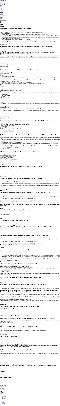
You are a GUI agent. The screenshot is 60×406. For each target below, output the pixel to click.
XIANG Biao (1, 79)
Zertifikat (1, 6)
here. (7, 66)
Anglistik (2, 373)
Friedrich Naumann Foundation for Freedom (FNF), (37, 83)
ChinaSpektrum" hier (10, 116)
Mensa (2, 397)
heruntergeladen (8, 147)
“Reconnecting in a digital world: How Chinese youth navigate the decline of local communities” (20, 77)
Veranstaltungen (1, 12)
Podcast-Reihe (1, 5)
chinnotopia (1, 14)
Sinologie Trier (6, 84)
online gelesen (16, 147)
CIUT (0, 21)
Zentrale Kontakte (2, 394)
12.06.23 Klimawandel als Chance (3, 15)
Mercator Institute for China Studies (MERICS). (23, 83)
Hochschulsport (3, 398)
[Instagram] (3, 405)
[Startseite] (3, 0)
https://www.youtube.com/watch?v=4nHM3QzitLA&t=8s (11, 156)
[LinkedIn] (4, 405)
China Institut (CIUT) (2, 2)
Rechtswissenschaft (3, 374)
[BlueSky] (1, 405)
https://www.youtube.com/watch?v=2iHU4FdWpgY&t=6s (12, 159)
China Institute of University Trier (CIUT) (12, 83)
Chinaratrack (1, 17)
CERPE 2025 (1, 13)
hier (8, 97)
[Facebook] (0, 405)
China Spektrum (1, 10)
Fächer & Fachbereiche (4, 396)
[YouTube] (2, 405)
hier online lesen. (11, 275)
